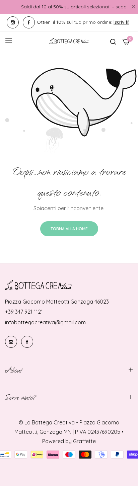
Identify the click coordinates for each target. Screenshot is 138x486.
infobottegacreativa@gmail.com (45, 322)
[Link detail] (13, 22)
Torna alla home (69, 228)
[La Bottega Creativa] (69, 41)
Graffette (84, 441)
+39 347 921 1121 (24, 311)
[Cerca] (113, 41)
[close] (133, 7)
